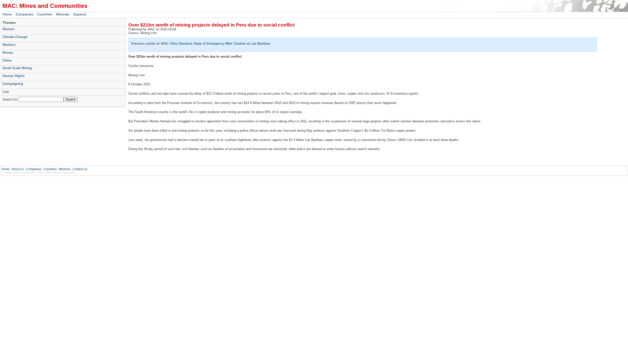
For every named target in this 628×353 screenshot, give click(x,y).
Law (5, 91)
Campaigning (12, 84)
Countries (44, 14)
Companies (24, 14)
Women (8, 29)
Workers (8, 45)
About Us (18, 169)
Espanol (79, 14)
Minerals (62, 14)
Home (7, 14)
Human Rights (13, 76)
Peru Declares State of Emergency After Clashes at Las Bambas (220, 43)
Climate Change (14, 37)
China (7, 60)
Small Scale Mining (17, 68)
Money (7, 52)
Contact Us (80, 169)
